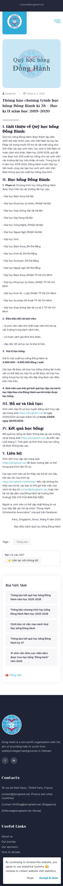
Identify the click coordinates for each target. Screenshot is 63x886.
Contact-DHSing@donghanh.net (21, 804)
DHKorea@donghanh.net (17, 810)
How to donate (11, 852)
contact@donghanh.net (31, 4)
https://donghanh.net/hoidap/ (19, 481)
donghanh (10, 93)
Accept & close (48, 877)
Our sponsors (10, 846)
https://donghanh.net (31, 413)
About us (7, 836)
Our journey (9, 841)
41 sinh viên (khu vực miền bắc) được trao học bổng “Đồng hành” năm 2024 (29, 657)
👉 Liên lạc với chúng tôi (23, 560)
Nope (30, 877)
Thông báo (22, 541)
